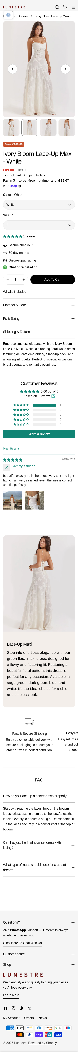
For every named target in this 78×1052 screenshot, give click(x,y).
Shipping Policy (34, 175)
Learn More (11, 995)
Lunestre (20, 1043)
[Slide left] (12, 69)
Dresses (23, 16)
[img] (12, 460)
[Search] (57, 7)
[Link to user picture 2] (34, 500)
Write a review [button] (39, 434)
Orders (29, 1018)
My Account (11, 1018)
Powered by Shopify (42, 1043)
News (43, 1018)
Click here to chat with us (22, 943)
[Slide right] (65, 69)
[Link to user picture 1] (12, 500)
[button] (13, 236)
